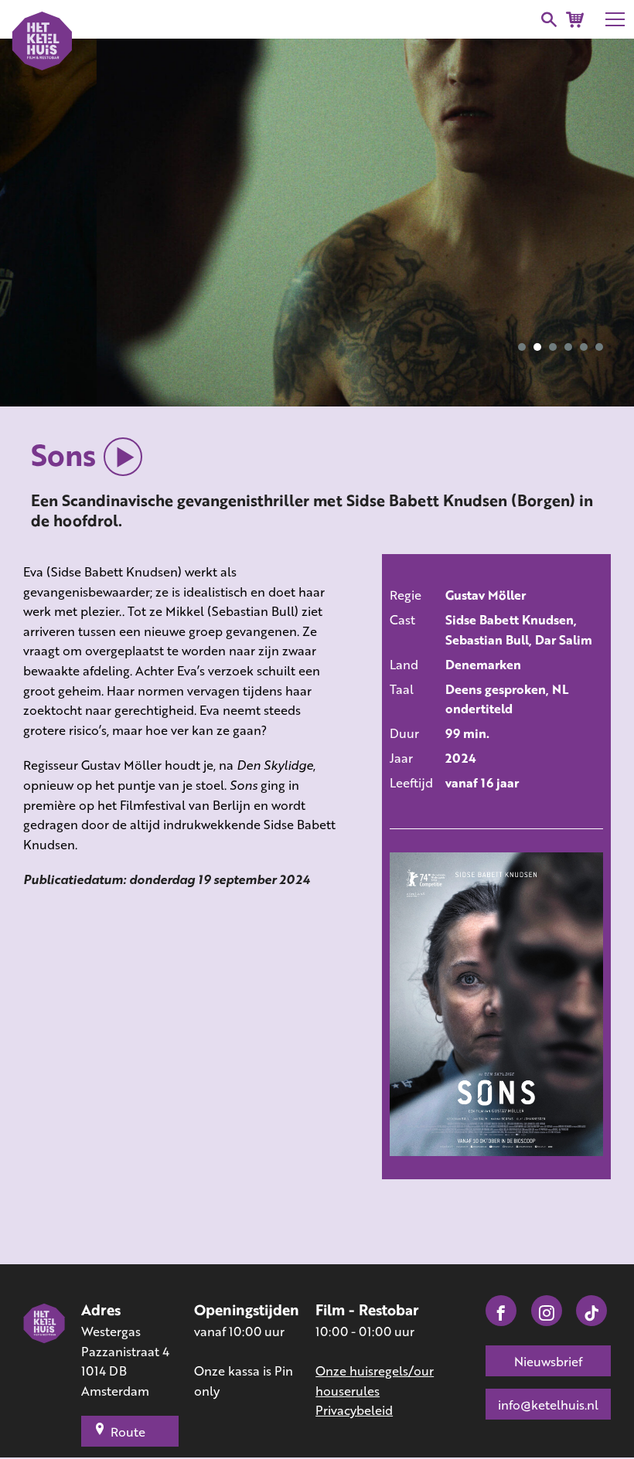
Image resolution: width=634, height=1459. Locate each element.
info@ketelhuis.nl (548, 1404)
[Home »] (44, 1361)
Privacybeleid (354, 1410)
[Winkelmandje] (575, 19)
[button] (522, 347)
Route (128, 1431)
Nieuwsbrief (548, 1361)
